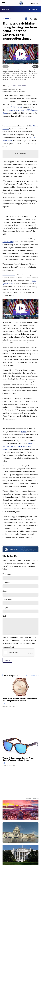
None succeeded (9, 274)
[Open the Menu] (3, 3)
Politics (7, 18)
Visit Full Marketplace (31, 675)
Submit (7, 660)
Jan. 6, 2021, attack (14, 107)
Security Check (8, 647)
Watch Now (35, 3)
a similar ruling (8, 241)
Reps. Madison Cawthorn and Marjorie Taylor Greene (18, 446)
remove (23, 431)
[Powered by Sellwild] (35, 798)
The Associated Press (18, 86)
